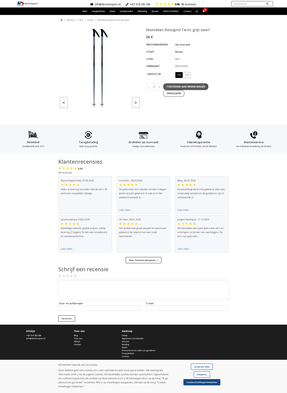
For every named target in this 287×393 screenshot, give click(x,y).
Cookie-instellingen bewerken (202, 382)
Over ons (78, 338)
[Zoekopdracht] (267, 4)
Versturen (67, 318)
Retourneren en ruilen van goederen (138, 350)
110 (179, 75)
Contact (187, 11)
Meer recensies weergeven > (143, 260)
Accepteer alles (202, 366)
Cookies (125, 356)
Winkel (77, 341)
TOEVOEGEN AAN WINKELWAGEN (186, 86)
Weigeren (202, 374)
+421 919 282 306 (33, 335)
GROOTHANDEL (171, 11)
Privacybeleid (128, 353)
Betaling (125, 344)
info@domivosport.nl (35, 338)
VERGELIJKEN (174, 93)
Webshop (71, 20)
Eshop (125, 335)
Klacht (124, 347)
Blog (76, 335)
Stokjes (90, 20)
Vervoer (125, 341)
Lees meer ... (126, 210)
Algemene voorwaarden (133, 338)
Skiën (81, 20)
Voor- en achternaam (71, 303)
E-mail (149, 303)
